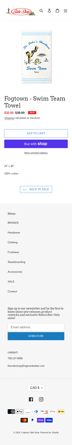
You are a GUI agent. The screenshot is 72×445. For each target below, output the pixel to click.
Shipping (9, 118)
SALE (11, 281)
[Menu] (65, 10)
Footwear (13, 252)
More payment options (36, 153)
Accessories (15, 271)
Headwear (14, 232)
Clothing (13, 242)
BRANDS (13, 222)
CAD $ (34, 387)
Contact (12, 291)
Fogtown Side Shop (30, 432)
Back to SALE (39, 189)
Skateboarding (16, 261)
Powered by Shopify (49, 432)
